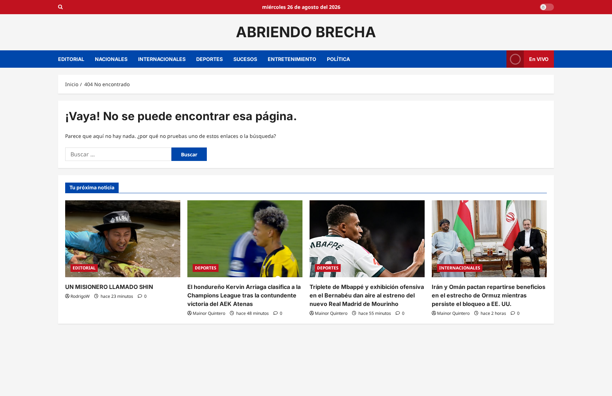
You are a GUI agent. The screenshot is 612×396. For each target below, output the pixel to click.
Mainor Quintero (209, 313)
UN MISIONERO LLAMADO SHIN (109, 286)
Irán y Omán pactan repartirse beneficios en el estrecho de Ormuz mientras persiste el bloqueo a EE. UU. (488, 295)
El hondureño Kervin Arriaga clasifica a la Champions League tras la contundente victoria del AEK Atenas (244, 295)
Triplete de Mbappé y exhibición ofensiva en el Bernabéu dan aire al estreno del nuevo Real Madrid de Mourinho (367, 295)
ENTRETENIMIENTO (292, 59)
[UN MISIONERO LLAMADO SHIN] (122, 238)
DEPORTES (209, 59)
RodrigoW (80, 296)
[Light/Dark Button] (547, 7)
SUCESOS (245, 59)
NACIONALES (111, 59)
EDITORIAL (71, 59)
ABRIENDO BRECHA (306, 32)
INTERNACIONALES (162, 59)
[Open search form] (60, 7)
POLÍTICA (338, 59)
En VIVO (539, 59)
